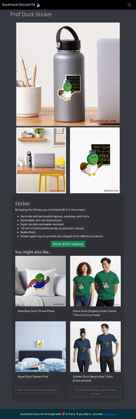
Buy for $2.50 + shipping (68, 244)
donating (109, 414)
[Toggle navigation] (129, 4)
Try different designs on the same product (95, 392)
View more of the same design (36, 390)
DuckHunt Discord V (18, 4)
